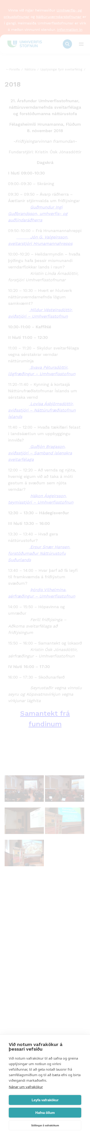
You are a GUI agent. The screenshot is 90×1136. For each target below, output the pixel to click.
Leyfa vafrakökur (45, 1100)
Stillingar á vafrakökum (45, 1125)
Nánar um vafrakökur (26, 1086)
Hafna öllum (45, 1113)
